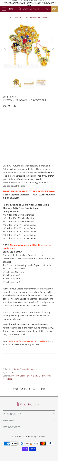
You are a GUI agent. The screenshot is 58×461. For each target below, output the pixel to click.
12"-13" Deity (32, 376)
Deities (11, 372)
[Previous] (5, 48)
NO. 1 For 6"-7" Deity (14, 117)
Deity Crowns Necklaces (25, 369)
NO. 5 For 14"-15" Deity (15, 131)
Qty (4, 144)
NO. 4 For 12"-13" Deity (40, 124)
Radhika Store (24, 436)
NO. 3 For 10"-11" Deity (15, 124)
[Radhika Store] (29, 9)
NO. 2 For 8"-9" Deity (37, 117)
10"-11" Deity (18, 376)
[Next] (52, 48)
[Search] (47, 9)
